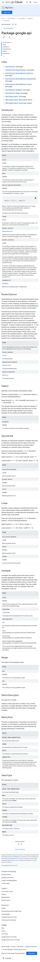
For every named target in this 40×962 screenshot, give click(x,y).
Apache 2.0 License (17, 858)
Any (3, 622)
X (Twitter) (4, 934)
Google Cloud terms (31, 946)
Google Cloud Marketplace (9, 880)
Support (3, 894)
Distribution (10, 67)
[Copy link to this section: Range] (10, 658)
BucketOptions (7, 231)
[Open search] (27, 2)
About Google (5, 946)
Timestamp (5, 612)
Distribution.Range (13, 93)
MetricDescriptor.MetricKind (16, 100)
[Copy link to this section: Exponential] (15, 436)
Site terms (20, 946)
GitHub (3, 908)
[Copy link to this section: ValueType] (14, 775)
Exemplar (5, 283)
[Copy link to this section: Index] (9, 62)
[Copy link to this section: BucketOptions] (19, 294)
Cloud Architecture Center (9, 917)
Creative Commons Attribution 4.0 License (14, 856)
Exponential (6, 365)
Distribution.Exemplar (14, 90)
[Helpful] (13, 24)
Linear (4, 355)
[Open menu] (3, 2)
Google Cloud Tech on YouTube (10, 940)
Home (3, 18)
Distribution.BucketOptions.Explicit (19, 73)
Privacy (13, 946)
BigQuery (9, 8)
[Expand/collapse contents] (12, 42)
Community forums (7, 891)
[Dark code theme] (35, 198)
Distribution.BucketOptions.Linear (19, 84)
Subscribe (31, 953)
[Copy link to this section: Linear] (9, 503)
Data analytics (21, 18)
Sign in (36, 2)
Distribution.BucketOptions (16, 70)
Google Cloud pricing (7, 877)
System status (5, 900)
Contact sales (5, 883)
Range (4, 220)
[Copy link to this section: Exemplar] (12, 571)
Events (3, 931)
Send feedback (8, 28)
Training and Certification (8, 920)
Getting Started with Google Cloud (11, 911)
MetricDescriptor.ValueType (16, 103)
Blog (2, 928)
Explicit (5, 375)
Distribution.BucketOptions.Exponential (21, 79)
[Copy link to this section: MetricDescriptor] (21, 695)
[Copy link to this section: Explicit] (10, 386)
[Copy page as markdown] (9, 37)
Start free (7, 12)
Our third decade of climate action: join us (15, 949)
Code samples (5, 914)
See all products (6, 874)
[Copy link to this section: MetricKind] (14, 717)
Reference (6, 20)
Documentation (11, 18)
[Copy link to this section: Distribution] (15, 110)
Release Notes (5, 897)
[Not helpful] (15, 24)
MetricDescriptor (12, 96)
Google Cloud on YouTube (9, 937)
